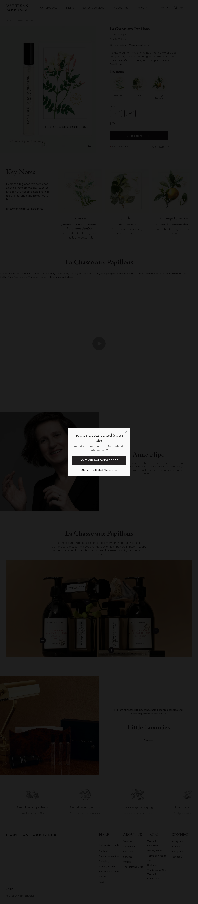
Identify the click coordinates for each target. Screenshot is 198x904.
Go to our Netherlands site (99, 460)
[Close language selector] (126, 432)
